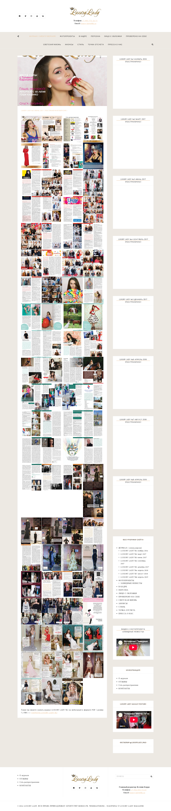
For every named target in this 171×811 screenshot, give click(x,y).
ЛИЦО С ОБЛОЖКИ (113, 36)
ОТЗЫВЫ (123, 682)
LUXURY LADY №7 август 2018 (134, 574)
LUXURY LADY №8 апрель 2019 (134, 577)
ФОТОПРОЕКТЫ (67, 36)
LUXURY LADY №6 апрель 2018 (134, 570)
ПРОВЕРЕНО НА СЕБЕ (136, 36)
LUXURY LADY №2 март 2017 (133, 554)
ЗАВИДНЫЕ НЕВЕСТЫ (131, 583)
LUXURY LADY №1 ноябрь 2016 (134, 551)
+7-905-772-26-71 (89, 21)
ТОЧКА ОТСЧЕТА (96, 44)
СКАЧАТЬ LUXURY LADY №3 (44, 713)
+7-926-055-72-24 (138, 790)
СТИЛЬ (80, 44)
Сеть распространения (128, 685)
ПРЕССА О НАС (115, 44)
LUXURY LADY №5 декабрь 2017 (135, 567)
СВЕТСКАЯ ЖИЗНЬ (52, 44)
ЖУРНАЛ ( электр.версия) (42, 36)
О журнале (123, 678)
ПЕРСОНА (95, 36)
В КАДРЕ (83, 36)
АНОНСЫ (69, 44)
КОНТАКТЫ (124, 688)
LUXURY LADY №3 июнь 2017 (134, 557)
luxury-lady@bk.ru (88, 23)
